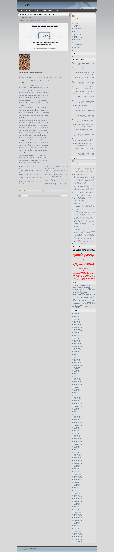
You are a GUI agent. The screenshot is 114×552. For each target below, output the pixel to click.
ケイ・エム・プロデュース (88, 299)
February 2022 (77, 398)
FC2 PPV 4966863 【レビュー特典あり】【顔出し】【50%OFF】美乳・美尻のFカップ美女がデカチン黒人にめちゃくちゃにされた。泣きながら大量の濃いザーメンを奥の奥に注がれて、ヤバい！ (83, 87)
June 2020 (76, 430)
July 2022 (76, 390)
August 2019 (77, 446)
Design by (33, 549)
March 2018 (77, 473)
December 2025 (78, 326)
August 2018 (77, 465)
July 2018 (76, 466)
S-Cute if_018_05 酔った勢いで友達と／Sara (29, 174)
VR (75, 50)
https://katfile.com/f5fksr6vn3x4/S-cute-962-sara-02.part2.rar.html (33, 85)
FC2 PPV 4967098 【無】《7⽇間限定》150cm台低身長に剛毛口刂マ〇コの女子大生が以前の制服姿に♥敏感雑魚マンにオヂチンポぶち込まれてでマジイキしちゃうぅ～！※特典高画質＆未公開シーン (83, 92)
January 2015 (77, 533)
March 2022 (77, 397)
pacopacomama (76, 294)
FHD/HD (23, 190)
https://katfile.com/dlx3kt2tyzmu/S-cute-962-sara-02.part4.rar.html (33, 89)
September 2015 (78, 520)
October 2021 (77, 405)
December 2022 (78, 383)
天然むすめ (80, 303)
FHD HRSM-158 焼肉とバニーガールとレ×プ (84, 197)
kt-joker (82, 292)
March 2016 (77, 511)
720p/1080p (77, 25)
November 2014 (78, 536)
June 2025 (76, 335)
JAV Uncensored (29, 10)
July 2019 (76, 447)
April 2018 (76, 471)
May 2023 (76, 375)
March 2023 (77, 378)
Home (22, 10)
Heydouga (79, 291)
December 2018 (78, 459)
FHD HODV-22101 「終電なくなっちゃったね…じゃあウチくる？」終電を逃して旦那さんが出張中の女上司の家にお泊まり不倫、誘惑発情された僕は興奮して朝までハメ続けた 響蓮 (84, 188)
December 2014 (78, 534)
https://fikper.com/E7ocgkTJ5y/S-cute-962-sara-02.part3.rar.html (33, 145)
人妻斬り (74, 303)
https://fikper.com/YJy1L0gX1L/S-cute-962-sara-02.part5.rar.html (33, 149)
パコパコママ (75, 300)
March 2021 (77, 416)
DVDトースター (84, 289)
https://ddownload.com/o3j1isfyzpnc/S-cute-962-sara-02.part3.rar (33, 110)
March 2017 (77, 492)
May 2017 (76, 489)
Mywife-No (86, 292)
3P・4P (79, 285)
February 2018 (77, 474)
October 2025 (77, 329)
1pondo (76, 23)
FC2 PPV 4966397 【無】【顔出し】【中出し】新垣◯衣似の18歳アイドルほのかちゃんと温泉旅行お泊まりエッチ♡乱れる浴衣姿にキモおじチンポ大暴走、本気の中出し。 (83, 154)
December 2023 (78, 364)
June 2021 (76, 411)
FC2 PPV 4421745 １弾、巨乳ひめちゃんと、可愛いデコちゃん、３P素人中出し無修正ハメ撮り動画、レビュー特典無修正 (83, 73)
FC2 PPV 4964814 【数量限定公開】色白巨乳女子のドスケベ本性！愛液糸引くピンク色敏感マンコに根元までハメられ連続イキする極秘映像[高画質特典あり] (83, 102)
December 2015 (78, 515)
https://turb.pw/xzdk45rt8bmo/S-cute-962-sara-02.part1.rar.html (33, 130)
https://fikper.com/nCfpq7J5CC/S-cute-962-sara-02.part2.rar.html (33, 144)
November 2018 (78, 460)
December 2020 (78, 421)
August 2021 (77, 408)
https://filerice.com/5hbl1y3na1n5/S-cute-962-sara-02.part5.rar (33, 160)
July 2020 (76, 428)
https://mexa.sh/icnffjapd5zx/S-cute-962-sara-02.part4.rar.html (33, 100)
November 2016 (78, 498)
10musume (76, 22)
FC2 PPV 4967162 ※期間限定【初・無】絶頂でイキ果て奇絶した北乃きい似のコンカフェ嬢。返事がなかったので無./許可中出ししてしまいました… (83, 121)
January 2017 (77, 495)
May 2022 (76, 394)
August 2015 (77, 522)
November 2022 (78, 384)
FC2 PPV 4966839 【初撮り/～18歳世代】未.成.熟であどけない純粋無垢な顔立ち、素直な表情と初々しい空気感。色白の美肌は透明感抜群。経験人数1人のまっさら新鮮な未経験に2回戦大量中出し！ (83, 83)
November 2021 (78, 403)
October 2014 (77, 538)
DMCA (93, 0)
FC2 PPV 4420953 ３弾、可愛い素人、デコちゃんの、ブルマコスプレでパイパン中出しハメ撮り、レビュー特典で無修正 (83, 78)
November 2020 (78, 422)
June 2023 (76, 373)
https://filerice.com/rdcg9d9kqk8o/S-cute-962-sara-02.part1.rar (33, 154)
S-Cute (36, 190)
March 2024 (77, 359)
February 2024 (77, 360)
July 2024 (76, 353)
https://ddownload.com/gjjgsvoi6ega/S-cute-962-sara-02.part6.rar (33, 115)
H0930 (93, 289)
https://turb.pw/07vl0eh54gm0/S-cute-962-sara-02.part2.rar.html (33, 132)
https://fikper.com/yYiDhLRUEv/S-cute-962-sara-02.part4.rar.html (33, 147)
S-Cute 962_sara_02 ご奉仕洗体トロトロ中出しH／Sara (37, 14)
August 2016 (77, 503)
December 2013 (78, 539)
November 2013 (78, 541)
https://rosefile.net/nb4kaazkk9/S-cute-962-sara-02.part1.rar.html (33, 119)
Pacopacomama (78, 44)
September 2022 (78, 387)
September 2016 (78, 501)
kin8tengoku (77, 292)
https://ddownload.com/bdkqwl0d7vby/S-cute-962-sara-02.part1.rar (34, 107)
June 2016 (76, 506)
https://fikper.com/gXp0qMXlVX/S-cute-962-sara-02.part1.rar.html (33, 142)
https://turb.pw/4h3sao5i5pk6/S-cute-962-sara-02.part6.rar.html (33, 139)
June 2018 (76, 468)
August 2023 (77, 370)
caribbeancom (76, 289)
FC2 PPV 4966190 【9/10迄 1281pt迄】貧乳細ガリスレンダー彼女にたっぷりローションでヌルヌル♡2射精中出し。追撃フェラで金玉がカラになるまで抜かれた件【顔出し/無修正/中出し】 (83, 64)
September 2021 (78, 406)
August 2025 (77, 332)
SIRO (90, 294)
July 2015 (76, 523)
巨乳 (84, 303)
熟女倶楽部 (85, 306)
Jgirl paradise (77, 41)
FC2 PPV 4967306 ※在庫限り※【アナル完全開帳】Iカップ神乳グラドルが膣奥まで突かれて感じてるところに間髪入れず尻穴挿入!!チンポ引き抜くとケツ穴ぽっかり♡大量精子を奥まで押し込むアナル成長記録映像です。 (83, 116)
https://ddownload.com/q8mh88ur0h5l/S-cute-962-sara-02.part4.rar (34, 112)
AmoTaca (76, 26)
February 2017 (77, 493)
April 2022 (76, 395)
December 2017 (78, 477)
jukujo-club (92, 291)
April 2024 (76, 357)
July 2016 (76, 504)
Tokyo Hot (76, 47)
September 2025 (78, 330)
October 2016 (77, 500)
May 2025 (76, 337)
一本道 (92, 300)
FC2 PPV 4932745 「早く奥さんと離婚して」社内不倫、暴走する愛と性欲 (83, 68)
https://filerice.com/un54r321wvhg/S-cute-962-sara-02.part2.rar (33, 155)
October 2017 (77, 481)
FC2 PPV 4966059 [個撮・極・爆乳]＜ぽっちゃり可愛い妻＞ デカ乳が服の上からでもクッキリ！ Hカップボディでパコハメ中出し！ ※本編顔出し (83, 140)
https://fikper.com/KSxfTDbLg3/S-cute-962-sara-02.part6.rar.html (33, 150)
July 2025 (76, 334)
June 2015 (76, 525)
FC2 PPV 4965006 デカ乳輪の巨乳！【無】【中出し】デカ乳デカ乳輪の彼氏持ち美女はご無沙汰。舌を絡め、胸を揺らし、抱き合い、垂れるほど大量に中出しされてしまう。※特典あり (83, 130)
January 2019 (77, 457)
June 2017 (76, 487)
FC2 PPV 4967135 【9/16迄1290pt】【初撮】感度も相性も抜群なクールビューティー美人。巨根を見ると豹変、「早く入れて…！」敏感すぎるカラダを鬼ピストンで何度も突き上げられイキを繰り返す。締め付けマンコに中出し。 (83, 97)
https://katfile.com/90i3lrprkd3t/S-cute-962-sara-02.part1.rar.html (33, 84)
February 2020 (77, 436)
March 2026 (77, 321)
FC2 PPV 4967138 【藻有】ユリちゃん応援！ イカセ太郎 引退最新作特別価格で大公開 (83, 144)
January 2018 (77, 476)
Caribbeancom (77, 28)
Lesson (75, 42)
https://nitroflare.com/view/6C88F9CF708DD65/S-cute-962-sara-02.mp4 (35, 80)
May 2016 (76, 508)
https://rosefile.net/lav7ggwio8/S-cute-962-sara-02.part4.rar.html (33, 124)
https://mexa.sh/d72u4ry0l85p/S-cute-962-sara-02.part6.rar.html (33, 104)
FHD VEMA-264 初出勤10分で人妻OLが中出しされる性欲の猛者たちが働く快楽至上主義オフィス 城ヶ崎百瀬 (84, 206)
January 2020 (77, 438)
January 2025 (77, 343)
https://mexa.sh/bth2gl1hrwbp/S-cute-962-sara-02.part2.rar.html (33, 97)
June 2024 (76, 354)
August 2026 (77, 313)
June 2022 (76, 392)
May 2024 (76, 356)
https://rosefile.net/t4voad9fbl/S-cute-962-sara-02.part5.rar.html (33, 125)
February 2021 (77, 417)
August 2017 (77, 484)
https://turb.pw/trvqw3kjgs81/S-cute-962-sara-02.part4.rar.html (33, 135)
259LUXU (86, 287)
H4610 (74, 291)
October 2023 (77, 367)
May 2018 (76, 470)
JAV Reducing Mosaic (47, 10)
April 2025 (76, 338)
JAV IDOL (56, 10)
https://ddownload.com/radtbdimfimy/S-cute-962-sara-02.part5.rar (33, 114)
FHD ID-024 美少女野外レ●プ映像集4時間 (83, 241)
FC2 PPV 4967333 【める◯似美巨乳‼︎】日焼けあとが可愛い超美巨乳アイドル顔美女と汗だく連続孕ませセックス (83, 135)
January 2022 (77, 400)
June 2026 (76, 316)
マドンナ (88, 300)
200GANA (80, 287)
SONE (79, 296)
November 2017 (78, 479)
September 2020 (78, 425)
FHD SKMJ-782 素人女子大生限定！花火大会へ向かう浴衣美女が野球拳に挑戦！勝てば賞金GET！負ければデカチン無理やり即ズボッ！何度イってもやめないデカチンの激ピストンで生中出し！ (84, 170)
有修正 (42, 190)
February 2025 (77, 341)
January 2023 (77, 381)
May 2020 (76, 432)
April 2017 (76, 490)
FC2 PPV (76, 30)
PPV (83, 294)
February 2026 (77, 322)
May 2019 (76, 451)
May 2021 (76, 413)
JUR (73, 292)
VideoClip (62, 10)
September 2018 (78, 463)
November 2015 (78, 517)
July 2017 (76, 485)
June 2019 (76, 449)
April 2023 (76, 376)
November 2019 (78, 441)
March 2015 (77, 530)
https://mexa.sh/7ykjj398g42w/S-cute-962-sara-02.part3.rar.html (33, 99)
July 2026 (76, 315)
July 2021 (76, 409)
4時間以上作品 (85, 285)
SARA (39, 190)
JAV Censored (37, 10)
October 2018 (77, 462)
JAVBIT (26, 5)
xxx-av (89, 296)
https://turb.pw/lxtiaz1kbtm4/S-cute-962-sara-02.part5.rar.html (32, 137)
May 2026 (76, 318)
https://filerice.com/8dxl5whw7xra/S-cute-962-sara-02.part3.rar (33, 157)
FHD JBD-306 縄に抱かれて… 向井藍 (82, 195)
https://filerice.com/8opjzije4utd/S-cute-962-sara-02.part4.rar (32, 159)
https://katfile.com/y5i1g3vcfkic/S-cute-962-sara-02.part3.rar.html (33, 87)
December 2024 (78, 345)
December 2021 (78, 402)
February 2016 (77, 512)
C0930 (89, 287)
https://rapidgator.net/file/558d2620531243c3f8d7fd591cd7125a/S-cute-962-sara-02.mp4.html (40, 77)
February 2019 (77, 455)
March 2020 (77, 435)
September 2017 (78, 482)
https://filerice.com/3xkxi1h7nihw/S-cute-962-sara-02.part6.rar (33, 162)
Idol (87, 291)
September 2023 (78, 368)
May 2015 (76, 527)
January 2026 (77, 324)
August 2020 (77, 427)
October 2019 (77, 443)
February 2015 (77, 531)
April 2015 (76, 528)
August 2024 (77, 351)
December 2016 (78, 496)
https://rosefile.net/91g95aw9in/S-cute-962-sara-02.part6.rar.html (33, 127)
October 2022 (77, 386)
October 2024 (77, 348)
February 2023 (77, 379)
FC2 (89, 289)
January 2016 (77, 514)
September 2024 (78, 349)
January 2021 (77, 419)
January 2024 (77, 362)
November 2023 (78, 365)
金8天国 (90, 306)
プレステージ (82, 300)
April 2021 (76, 414)
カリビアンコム (76, 299)
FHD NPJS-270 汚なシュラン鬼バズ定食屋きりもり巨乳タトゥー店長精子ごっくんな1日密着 (84, 236)
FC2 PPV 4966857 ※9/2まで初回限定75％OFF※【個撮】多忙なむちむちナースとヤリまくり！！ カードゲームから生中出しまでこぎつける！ (83, 149)
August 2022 (77, 389)
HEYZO (76, 33)
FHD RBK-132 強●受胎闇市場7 (81, 243)
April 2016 (76, 509)
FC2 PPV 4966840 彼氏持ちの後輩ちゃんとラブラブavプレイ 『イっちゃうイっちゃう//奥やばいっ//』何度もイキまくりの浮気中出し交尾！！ (83, 125)
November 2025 (78, 327)
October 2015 (77, 519)
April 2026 (76, 319)
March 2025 (77, 340)
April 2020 (76, 433)
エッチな (91, 297)
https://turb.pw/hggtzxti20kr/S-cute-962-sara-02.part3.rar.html (32, 134)
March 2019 (77, 454)
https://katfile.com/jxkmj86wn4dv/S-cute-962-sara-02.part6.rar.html (34, 92)
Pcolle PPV (76, 45)
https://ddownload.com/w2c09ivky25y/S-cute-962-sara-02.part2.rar (34, 109)
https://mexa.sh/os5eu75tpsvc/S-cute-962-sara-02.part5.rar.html (33, 102)
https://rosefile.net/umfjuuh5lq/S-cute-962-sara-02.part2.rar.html (33, 120)
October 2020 (77, 424)
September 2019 (78, 444)
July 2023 (76, 371)
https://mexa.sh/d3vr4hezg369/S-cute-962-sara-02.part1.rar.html (33, 95)
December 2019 (78, 440)
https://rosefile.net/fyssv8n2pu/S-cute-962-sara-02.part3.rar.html (33, 122)
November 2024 (78, 346)
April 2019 (76, 452)
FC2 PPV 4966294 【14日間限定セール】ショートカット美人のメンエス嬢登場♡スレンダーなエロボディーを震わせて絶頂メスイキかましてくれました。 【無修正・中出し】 (83, 106)
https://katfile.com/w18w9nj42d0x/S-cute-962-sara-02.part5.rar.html (34, 90)
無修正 (78, 306)
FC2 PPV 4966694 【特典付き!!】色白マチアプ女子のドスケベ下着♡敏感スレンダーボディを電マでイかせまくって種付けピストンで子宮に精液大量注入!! (83, 111)
